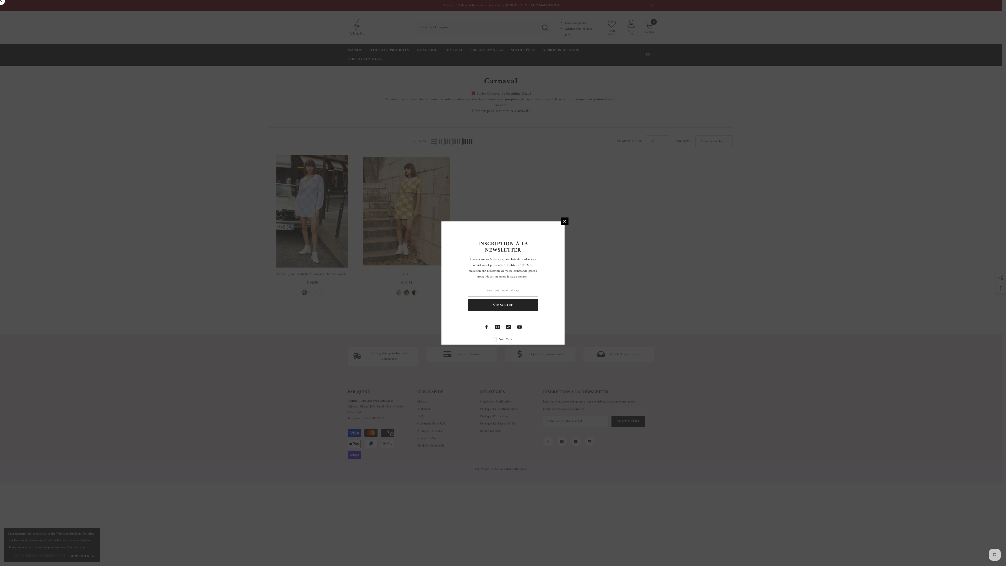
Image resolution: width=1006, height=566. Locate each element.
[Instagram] (559, 327)
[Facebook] (548, 327)
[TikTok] (570, 327)
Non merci (567, 339)
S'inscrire (564, 305)
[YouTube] (581, 327)
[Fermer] (626, 221)
